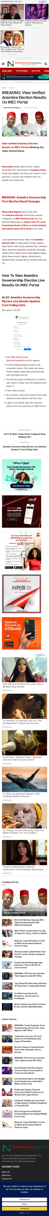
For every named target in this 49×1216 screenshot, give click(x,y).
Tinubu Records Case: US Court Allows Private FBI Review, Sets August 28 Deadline (28, 1038)
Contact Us (7, 1179)
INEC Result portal (25, 218)
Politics (36, 71)
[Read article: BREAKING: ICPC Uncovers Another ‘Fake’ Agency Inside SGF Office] (7, 976)
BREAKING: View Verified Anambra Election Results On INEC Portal (23, 911)
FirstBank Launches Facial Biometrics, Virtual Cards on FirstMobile (26, 995)
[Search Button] (45, 64)
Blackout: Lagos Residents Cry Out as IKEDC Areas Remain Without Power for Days (29, 943)
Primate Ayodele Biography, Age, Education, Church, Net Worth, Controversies (28, 965)
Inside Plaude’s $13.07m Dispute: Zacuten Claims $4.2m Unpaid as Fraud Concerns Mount (28, 1070)
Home (4, 88)
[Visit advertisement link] (24, 77)
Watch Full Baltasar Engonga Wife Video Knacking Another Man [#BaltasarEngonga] (29, 922)
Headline (11, 88)
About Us (6, 1172)
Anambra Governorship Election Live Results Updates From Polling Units (21, 301)
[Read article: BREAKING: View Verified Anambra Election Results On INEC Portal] (24, 904)
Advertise (6, 1175)
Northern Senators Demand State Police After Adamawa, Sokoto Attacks (29, 1049)
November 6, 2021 (31, 108)
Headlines (7, 71)
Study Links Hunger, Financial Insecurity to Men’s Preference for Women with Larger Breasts (29, 1092)
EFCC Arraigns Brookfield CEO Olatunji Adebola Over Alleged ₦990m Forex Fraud (30, 1114)
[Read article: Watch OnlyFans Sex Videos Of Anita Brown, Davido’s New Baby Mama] (7, 1007)
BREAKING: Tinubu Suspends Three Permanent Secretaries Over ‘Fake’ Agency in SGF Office (29, 1027)
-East (9, 173)
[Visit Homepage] (24, 63)
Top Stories (22, 71)
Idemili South (21, 253)
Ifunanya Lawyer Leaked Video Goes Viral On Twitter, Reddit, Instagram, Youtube (30, 954)
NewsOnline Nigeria (12, 108)
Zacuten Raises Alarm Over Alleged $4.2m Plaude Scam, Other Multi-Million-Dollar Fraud (29, 1081)
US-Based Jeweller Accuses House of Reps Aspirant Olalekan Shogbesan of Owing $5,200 (30, 1103)
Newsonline (7, 166)
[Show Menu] (3, 64)
